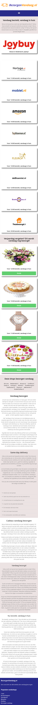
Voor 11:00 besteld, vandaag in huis (19, 78)
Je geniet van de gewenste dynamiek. (13, 504)
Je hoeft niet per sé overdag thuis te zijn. (14, 500)
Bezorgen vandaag (6, 703)
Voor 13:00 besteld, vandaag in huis (19, 301)
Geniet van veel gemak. (9, 493)
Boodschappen (5, 695)
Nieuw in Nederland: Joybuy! (19, 52)
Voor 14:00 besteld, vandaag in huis (19, 122)
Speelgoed (4, 697)
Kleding (3, 701)
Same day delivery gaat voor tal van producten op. (16, 496)
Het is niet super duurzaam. (10, 511)
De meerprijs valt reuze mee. (11, 507)
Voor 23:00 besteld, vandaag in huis (19, 231)
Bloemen (3, 699)
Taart (2, 693)
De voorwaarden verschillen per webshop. (14, 515)
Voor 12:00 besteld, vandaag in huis (19, 100)
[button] (19, 12)
